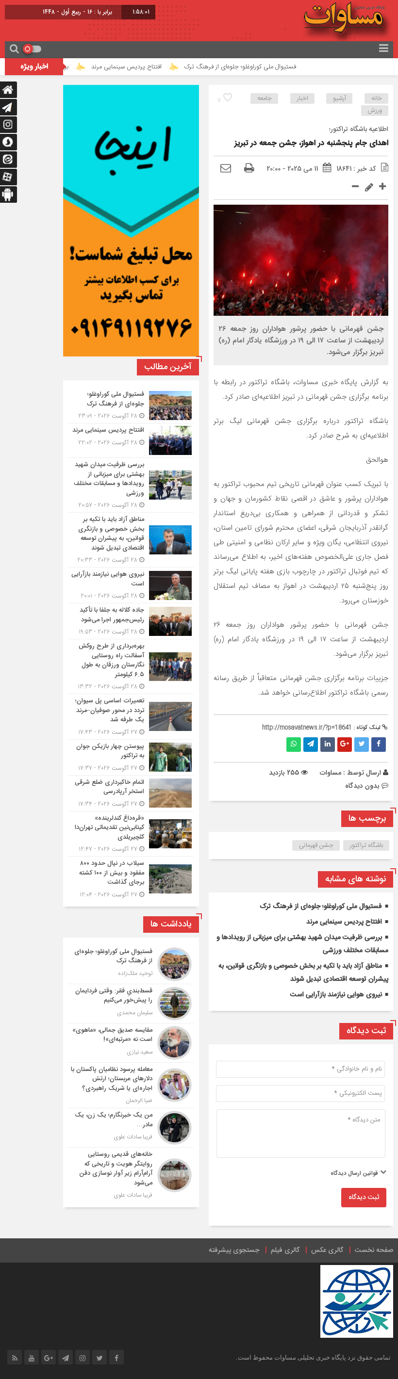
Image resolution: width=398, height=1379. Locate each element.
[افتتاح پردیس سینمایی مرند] (131, 440)
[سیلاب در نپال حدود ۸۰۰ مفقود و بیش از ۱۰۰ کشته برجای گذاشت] (131, 878)
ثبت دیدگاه (363, 1197)
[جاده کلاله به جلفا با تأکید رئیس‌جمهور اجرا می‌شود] (131, 621)
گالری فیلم (285, 1250)
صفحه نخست (374, 1250)
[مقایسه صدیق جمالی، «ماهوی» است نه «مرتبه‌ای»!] (131, 1042)
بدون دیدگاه (362, 785)
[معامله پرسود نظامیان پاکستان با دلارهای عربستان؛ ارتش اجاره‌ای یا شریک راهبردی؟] (131, 1085)
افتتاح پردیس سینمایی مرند (154, 67)
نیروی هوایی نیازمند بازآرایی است (336, 995)
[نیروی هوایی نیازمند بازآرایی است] (131, 585)
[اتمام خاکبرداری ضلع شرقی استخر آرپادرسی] (131, 793)
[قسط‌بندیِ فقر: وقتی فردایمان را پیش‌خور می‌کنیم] (131, 1003)
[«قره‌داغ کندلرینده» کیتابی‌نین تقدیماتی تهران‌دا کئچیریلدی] (131, 834)
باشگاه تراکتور (366, 845)
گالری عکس (327, 1250)
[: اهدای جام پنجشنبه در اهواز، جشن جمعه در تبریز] (225, 169)
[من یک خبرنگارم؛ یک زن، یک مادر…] (131, 1127)
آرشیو (339, 98)
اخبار (302, 98)
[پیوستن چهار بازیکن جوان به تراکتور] (131, 757)
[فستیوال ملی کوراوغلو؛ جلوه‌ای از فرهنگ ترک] (131, 405)
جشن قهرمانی (316, 845)
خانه (376, 98)
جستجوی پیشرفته (234, 1250)
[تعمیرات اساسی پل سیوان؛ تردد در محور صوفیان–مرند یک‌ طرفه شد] (131, 716)
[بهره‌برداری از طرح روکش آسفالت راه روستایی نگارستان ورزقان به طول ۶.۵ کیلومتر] (131, 666)
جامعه (264, 98)
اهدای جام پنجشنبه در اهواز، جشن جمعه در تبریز (311, 143)
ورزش (375, 110)
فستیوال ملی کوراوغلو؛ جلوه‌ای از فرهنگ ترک (268, 67)
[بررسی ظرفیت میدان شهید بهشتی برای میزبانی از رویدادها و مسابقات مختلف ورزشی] (131, 485)
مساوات (330, 772)
